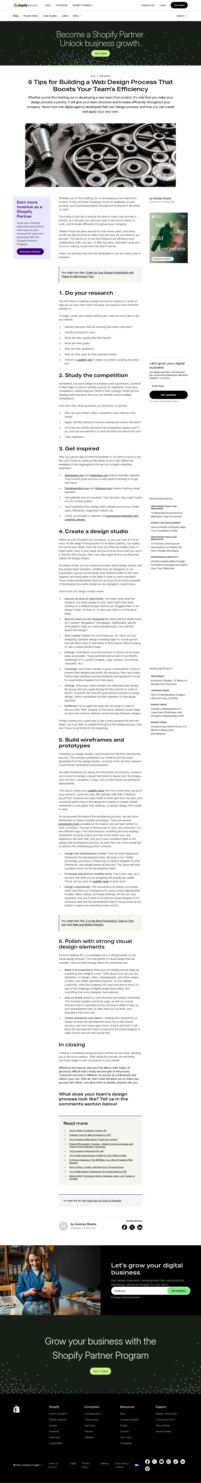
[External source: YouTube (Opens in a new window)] (161, 1461)
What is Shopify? (58, 1413)
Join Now (179, 5)
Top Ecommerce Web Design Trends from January (93, 1139)
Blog (15, 15)
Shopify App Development (166, 523)
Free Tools (126, 1437)
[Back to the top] (16, 1409)
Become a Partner (30, 251)
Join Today (100, 53)
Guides (123, 1425)
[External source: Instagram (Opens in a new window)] (168, 1461)
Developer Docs (93, 1413)
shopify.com (148, 5)
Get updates (168, 394)
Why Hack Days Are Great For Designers (101, 1200)
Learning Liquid (160, 690)
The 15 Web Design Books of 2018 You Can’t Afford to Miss (98, 1155)
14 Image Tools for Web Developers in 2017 (90, 1135)
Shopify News (30, 15)
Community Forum (165, 1419)
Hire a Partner (163, 1425)
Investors (54, 1431)
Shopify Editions (57, 1419)
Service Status (163, 1431)
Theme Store (91, 1419)
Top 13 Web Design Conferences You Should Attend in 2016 (98, 1171)
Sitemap (104, 1463)
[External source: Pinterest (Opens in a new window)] (147, 1468)
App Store (89, 1425)
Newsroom (55, 1437)
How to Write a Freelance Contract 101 (88, 1130)
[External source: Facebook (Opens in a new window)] (124, 1227)
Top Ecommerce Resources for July (86, 1151)
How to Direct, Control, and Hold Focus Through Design (96, 1167)
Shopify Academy (82, 5)
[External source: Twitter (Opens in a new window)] (132, 1227)
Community (62, 5)
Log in (163, 5)
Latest (65, 15)
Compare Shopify (129, 1419)
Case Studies (50, 15)
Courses (124, 1431)
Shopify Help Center (166, 1413)
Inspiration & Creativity (164, 557)
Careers (53, 1425)
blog (92, 76)
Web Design (105, 76)
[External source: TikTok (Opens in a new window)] (175, 1461)
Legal (73, 1463)
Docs (48, 5)
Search (180, 15)
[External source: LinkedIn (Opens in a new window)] (139, 1227)
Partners (88, 1431)
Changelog (126, 1443)
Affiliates (89, 1437)
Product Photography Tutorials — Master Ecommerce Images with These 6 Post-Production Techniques (101, 1145)
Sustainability (56, 1443)
